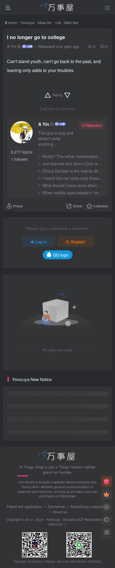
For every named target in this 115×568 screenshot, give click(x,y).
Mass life (44, 22)
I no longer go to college (36, 37)
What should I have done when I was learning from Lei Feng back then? (72, 185)
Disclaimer (56, 506)
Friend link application (24, 506)
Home (12, 22)
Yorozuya (27, 22)
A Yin (11, 46)
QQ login (61, 255)
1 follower (19, 159)
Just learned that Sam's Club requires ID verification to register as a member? (72, 163)
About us (60, 511)
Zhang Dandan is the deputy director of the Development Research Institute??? (72, 171)
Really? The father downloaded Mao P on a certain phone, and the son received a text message (72, 156)
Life (58, 22)
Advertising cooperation (90, 506)
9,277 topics (21, 152)
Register (78, 242)
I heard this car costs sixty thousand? (72, 178)
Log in (41, 242)
